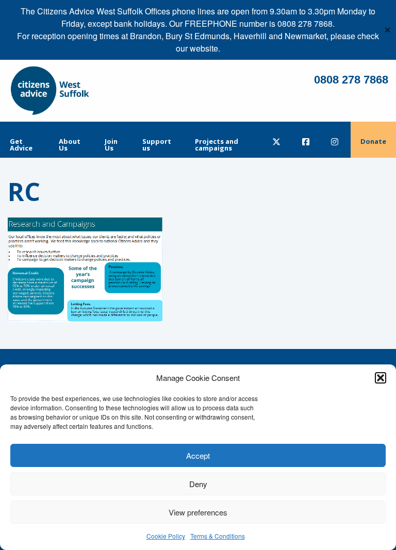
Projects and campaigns (216, 145)
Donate (373, 141)
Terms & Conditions (217, 535)
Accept (198, 455)
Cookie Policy (165, 535)
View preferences (198, 512)
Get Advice (21, 145)
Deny (198, 483)
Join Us (111, 145)
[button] (380, 378)
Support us (156, 145)
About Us (69, 145)
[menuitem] (24, 140)
